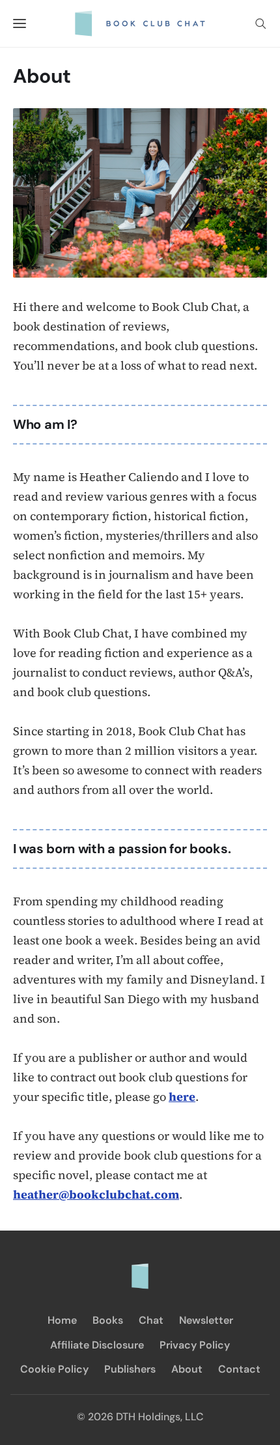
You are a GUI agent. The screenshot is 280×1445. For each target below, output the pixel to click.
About (187, 1369)
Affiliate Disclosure (97, 1345)
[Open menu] (20, 23)
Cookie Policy (54, 1369)
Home (62, 1320)
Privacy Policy (195, 1345)
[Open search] (260, 23)
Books (107, 1320)
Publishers (130, 1369)
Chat (151, 1320)
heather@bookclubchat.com (96, 1194)
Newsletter (206, 1320)
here (182, 1096)
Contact (239, 1369)
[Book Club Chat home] (140, 1269)
